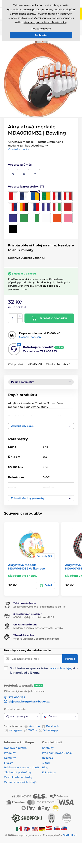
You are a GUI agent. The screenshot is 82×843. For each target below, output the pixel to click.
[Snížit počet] (20, 320)
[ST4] (46, 196)
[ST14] (24, 218)
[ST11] (57, 207)
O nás (46, 762)
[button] (41, 426)
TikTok (32, 730)
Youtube (34, 726)
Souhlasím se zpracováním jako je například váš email (44, 670)
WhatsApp (50, 730)
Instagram (15, 730)
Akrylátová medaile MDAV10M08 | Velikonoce (26, 566)
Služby (8, 762)
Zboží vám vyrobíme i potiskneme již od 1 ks (39, 606)
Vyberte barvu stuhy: (26, 186)
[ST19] (13, 229)
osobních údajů (60, 668)
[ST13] (13, 218)
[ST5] (57, 196)
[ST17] (57, 218)
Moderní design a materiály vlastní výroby (38, 627)
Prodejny (10, 752)
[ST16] (46, 218)
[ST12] (68, 207)
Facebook (52, 726)
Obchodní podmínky (17, 772)
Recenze (47, 757)
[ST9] (35, 207)
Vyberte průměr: (20, 164)
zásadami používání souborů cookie (45, 22)
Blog (45, 767)
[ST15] (35, 218)
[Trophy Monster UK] (27, 828)
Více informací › (18, 149)
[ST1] (13, 196)
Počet (13, 318)
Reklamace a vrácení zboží (22, 767)
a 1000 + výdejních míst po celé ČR (33, 617)
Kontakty (10, 757)
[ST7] (13, 207)
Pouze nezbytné (41, 28)
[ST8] (24, 207)
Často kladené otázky (18, 777)
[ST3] (35, 196)
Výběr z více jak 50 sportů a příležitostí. (36, 638)
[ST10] (46, 207)
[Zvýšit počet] (20, 316)
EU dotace (49, 772)
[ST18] (68, 218)
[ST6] (68, 196)
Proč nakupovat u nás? (57, 752)
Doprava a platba (15, 747)
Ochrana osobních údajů (20, 782)
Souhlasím (41, 35)
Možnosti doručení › (31, 336)
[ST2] (24, 196)
